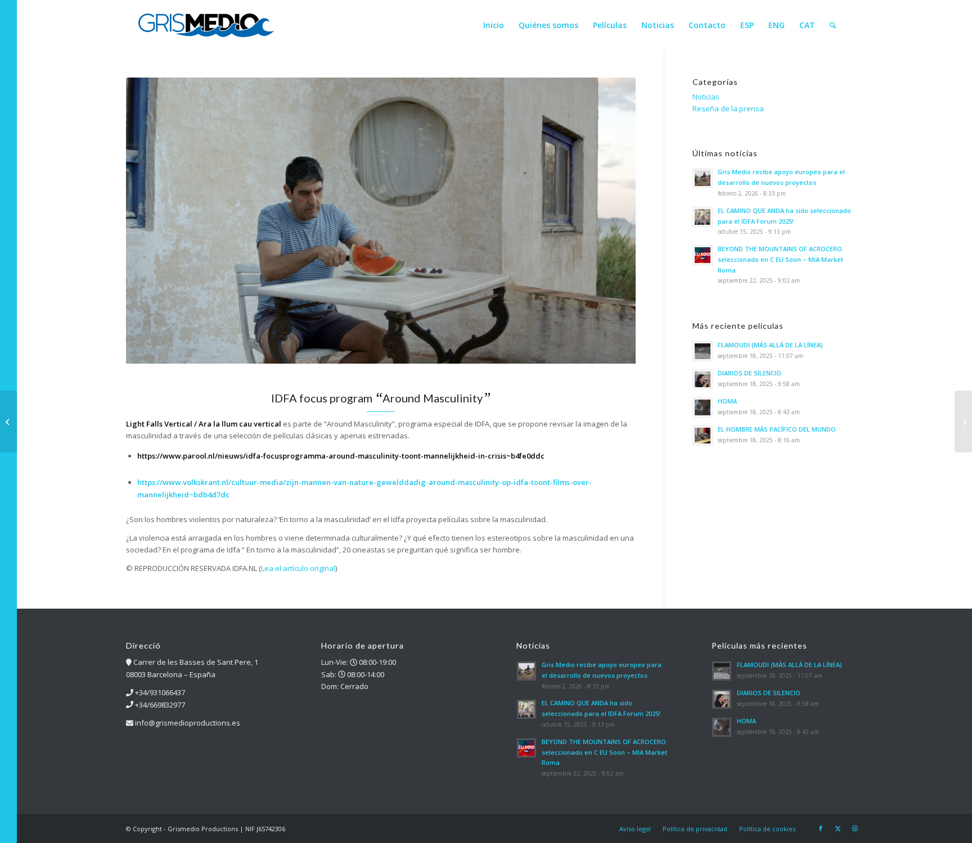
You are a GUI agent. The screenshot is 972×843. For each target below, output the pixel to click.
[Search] (832, 25)
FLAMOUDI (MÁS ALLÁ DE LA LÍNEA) (770, 345)
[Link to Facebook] (820, 828)
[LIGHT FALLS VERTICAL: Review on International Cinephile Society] (8, 421)
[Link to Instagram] (854, 828)
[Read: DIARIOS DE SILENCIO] (702, 379)
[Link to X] (837, 828)
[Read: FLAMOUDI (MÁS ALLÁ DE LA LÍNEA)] (702, 351)
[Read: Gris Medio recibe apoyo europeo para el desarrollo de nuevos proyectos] (702, 178)
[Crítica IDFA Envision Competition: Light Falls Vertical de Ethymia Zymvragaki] (963, 421)
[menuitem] (493, 25)
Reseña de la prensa (728, 108)
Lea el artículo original (298, 568)
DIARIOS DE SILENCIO (749, 373)
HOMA (727, 401)
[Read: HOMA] (702, 407)
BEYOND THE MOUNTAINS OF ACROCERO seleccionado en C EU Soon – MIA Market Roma (780, 259)
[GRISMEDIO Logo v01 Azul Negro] (206, 25)
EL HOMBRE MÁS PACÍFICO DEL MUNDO (777, 429)
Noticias (705, 97)
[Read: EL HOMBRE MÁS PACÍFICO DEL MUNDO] (702, 435)
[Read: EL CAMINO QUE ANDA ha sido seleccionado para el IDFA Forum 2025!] (702, 217)
